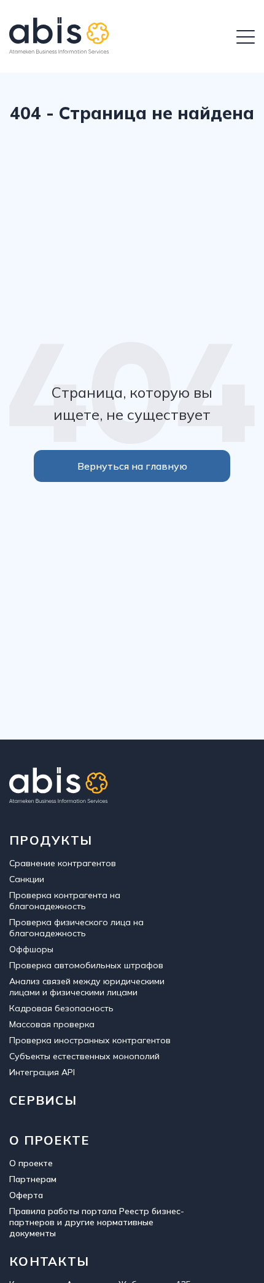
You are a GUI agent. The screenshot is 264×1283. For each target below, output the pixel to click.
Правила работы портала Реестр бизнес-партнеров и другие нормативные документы (96, 1222)
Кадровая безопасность (61, 1008)
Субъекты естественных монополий (84, 1056)
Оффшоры (31, 949)
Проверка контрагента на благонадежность (64, 901)
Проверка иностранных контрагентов (90, 1040)
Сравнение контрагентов (62, 863)
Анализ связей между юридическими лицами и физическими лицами (87, 987)
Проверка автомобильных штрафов (86, 965)
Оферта (26, 1195)
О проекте (31, 1163)
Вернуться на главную (132, 466)
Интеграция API (42, 1072)
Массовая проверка (52, 1024)
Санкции (26, 879)
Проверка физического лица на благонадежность (76, 928)
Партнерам (32, 1179)
